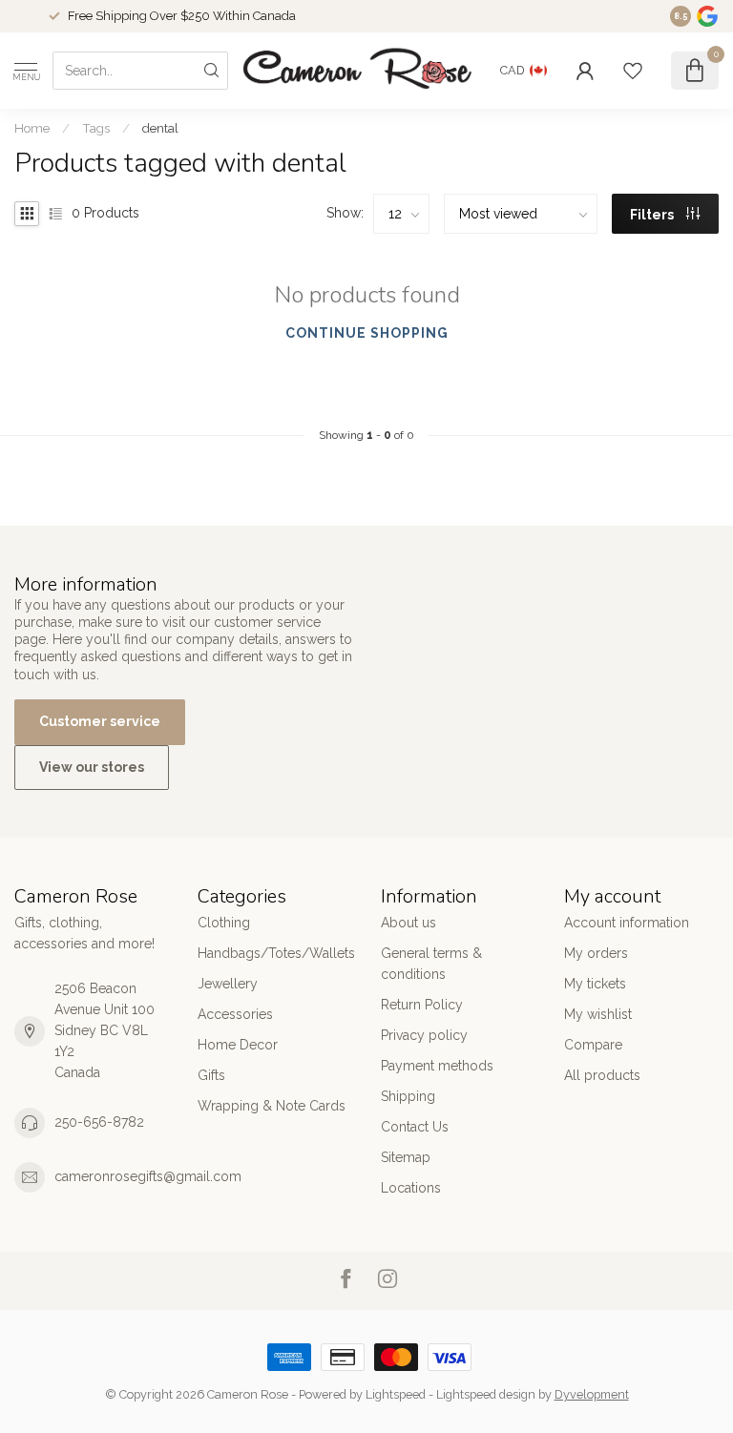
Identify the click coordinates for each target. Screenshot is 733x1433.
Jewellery (228, 983)
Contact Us (415, 1126)
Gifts (211, 1075)
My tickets (595, 983)
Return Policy (422, 1004)
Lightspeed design (485, 1394)
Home (32, 127)
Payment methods (437, 1065)
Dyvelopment (592, 1394)
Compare (593, 1044)
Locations (411, 1187)
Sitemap (405, 1157)
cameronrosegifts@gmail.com (147, 1176)
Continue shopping (367, 333)
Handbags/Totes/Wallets (275, 953)
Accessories (235, 1014)
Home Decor (238, 1044)
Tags (96, 127)
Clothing (224, 922)
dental (160, 127)
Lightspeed (396, 1394)
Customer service (99, 721)
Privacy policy (424, 1035)
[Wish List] (632, 71)
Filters (653, 214)
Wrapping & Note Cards (272, 1105)
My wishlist (598, 1014)
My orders (596, 953)
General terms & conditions (431, 963)
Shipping (408, 1096)
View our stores (91, 767)
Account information (626, 922)
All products (602, 1075)
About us (408, 922)
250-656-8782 (99, 1122)
